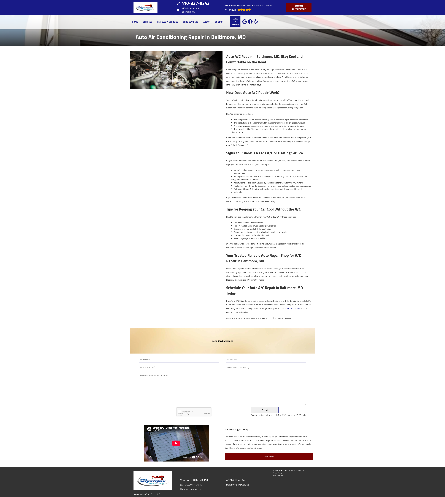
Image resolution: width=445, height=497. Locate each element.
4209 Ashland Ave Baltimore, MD (190, 10)
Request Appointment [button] (299, 7)
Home (135, 21)
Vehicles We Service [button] (167, 21)
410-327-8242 (293, 308)
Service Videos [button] (190, 21)
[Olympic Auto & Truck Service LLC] (145, 7)
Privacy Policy (277, 473)
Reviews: (230, 10)
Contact (219, 21)
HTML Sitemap (278, 475)
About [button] (206, 21)
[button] (244, 21)
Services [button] (147, 21)
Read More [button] (269, 456)
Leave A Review (235, 21)
